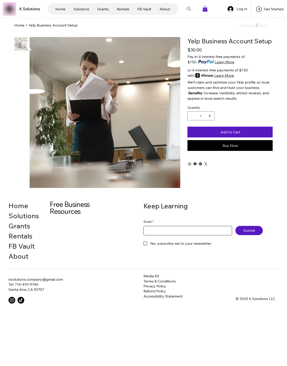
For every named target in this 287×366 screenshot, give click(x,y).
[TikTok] (20, 300)
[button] (205, 8)
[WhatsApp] (189, 164)
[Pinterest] (200, 164)
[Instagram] (12, 300)
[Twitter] (206, 164)
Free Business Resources (70, 207)
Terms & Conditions (160, 281)
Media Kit (151, 276)
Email (149, 222)
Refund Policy (155, 291)
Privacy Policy (155, 286)
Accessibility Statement (163, 296)
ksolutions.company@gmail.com (36, 279)
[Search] (189, 8)
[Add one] (209, 115)
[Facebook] (195, 164)
